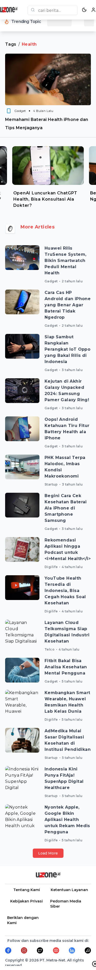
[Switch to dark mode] (84, 9)
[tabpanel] (48, 176)
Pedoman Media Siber (65, 904)
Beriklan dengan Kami (23, 920)
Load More (48, 853)
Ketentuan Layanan (69, 889)
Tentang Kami (26, 889)
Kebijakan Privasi (26, 901)
